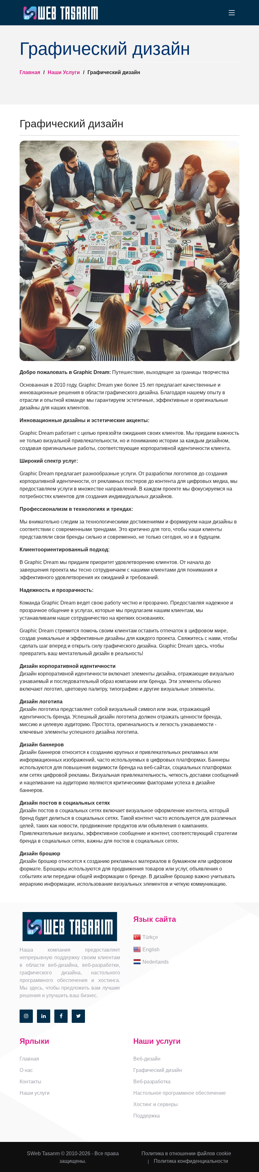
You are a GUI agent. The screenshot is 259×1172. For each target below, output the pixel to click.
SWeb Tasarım (43, 1153)
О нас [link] (26, 1070)
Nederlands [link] (155, 962)
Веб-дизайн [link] (146, 1058)
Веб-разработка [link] (152, 1081)
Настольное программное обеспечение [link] (179, 1093)
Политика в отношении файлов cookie (186, 1153)
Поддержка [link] (146, 1115)
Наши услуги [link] (35, 1093)
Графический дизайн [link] (157, 1070)
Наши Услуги (64, 72)
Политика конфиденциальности (191, 1161)
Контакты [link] (30, 1081)
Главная (30, 72)
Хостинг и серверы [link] (155, 1104)
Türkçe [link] (150, 937)
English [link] (151, 949)
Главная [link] (29, 1058)
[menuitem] (186, 937)
